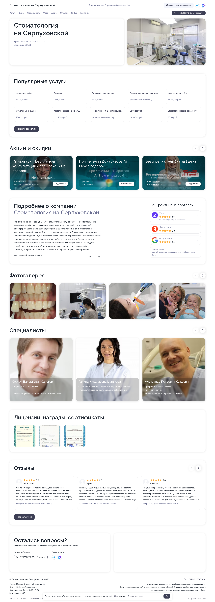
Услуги (12, 13)
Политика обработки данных (41, 599)
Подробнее (60, 184)
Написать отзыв (24, 517)
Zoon (161, 213)
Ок (167, 596)
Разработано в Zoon (197, 599)
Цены (21, 13)
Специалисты (33, 13)
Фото (45, 13)
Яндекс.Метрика (135, 596)
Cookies (114, 596)
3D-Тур (74, 13)
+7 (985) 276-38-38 (197, 579)
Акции (54, 13)
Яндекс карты (165, 227)
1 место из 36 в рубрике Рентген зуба (172, 220)
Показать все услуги (26, 129)
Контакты (84, 13)
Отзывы (64, 13)
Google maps (165, 238)
